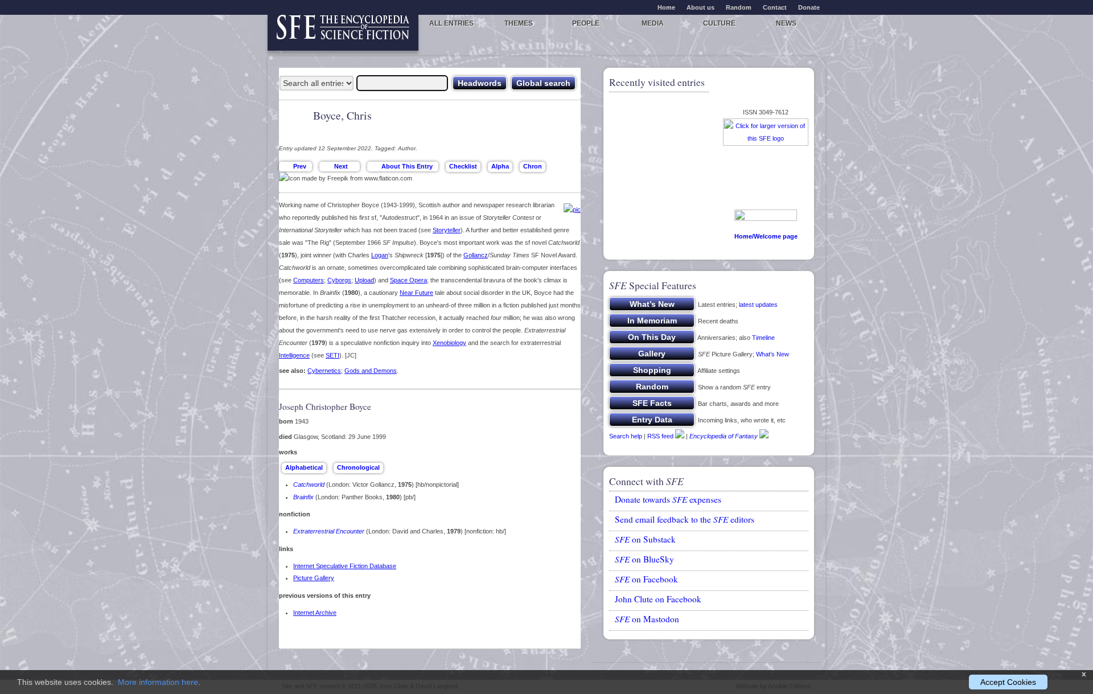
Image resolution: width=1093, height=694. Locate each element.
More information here (158, 682)
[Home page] (343, 33)
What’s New (772, 354)
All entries (451, 23)
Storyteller (447, 230)
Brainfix (303, 497)
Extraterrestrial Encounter (328, 531)
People (585, 23)
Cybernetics (324, 370)
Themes (518, 23)
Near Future (416, 292)
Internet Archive (314, 612)
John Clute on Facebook (658, 599)
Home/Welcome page (766, 236)
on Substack (645, 539)
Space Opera (408, 280)
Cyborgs (339, 280)
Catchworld (308, 484)
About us (700, 7)
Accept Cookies (1008, 682)
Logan (379, 255)
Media (653, 23)
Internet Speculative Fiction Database (344, 565)
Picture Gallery (313, 577)
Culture (719, 23)
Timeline (763, 337)
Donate (809, 7)
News (786, 23)
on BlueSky (644, 559)
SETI (332, 355)
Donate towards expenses (668, 499)
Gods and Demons (370, 370)
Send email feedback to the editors (684, 519)
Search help (625, 436)
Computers (308, 280)
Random (738, 7)
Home (666, 7)
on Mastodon (647, 619)
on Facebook (646, 579)
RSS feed (660, 436)
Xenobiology (449, 342)
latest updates (758, 304)
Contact (775, 7)
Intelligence (294, 355)
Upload (364, 280)
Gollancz (475, 255)
